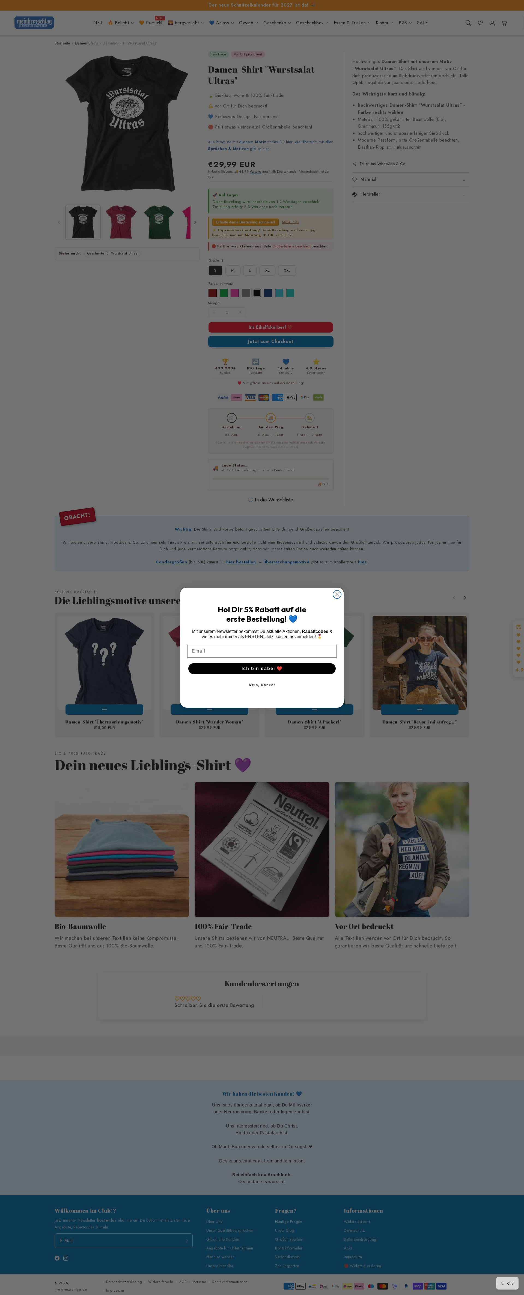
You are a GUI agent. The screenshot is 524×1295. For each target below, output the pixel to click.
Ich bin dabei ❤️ (262, 668)
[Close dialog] (337, 594)
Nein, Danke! (262, 685)
